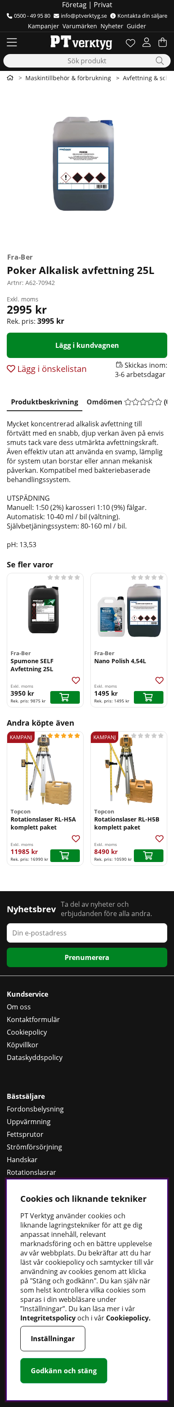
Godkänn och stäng (64, 1370)
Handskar (22, 1159)
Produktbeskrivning (44, 402)
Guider (136, 26)
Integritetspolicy (48, 1318)
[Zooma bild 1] (87, 167)
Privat (103, 4)
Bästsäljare (26, 1096)
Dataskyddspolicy (35, 1057)
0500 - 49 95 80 (32, 15)
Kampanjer (43, 26)
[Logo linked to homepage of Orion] (81, 42)
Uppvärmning (29, 1121)
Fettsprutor (25, 1134)
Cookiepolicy (27, 1032)
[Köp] (65, 697)
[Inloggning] (147, 42)
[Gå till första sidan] (10, 78)
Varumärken (80, 26)
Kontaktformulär (33, 1019)
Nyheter (112, 26)
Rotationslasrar (31, 1172)
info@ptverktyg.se (84, 15)
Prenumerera (87, 957)
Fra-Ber (20, 257)
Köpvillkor (22, 1044)
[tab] (44, 400)
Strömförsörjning (34, 1147)
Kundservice (27, 994)
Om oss (19, 1006)
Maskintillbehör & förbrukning (68, 78)
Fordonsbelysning (35, 1109)
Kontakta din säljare (142, 15)
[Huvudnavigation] (11, 42)
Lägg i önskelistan (51, 368)
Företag (74, 4)
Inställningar (53, 1338)
